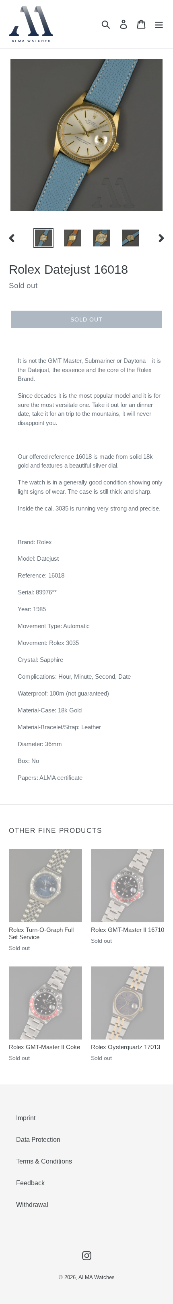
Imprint (25, 1118)
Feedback (30, 1183)
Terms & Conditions (44, 1161)
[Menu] (159, 24)
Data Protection (38, 1139)
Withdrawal (32, 1204)
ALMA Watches (96, 1277)
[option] (43, 238)
